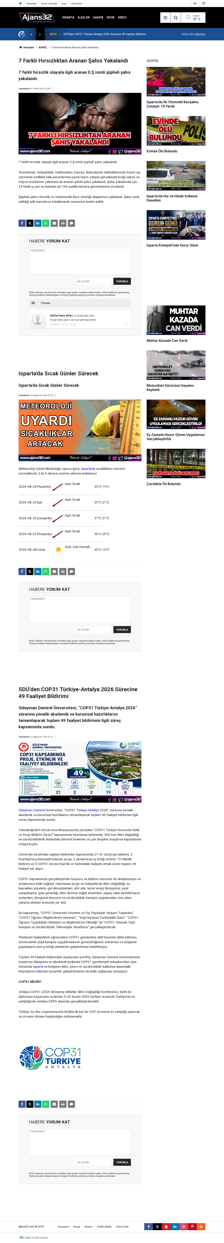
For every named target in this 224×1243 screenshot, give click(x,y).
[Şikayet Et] (125, 324)
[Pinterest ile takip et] (192, 1226)
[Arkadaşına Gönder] (54, 223)
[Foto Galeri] (203, 3)
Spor (110, 17)
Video (122, 17)
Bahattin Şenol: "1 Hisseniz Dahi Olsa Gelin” (89, 34)
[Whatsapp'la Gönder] (45, 223)
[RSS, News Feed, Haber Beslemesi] (201, 1226)
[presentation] (31, 34)
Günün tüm (193, 34)
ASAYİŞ (98, 17)
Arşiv (64, 3)
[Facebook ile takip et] (148, 1226)
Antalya (93, 810)
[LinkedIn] (37, 223)
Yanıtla (56, 324)
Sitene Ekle (76, 3)
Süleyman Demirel (32, 810)
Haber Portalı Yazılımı (36, 1237)
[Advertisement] (80, 354)
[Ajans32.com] (37, 17)
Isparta (68, 17)
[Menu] (165, 17)
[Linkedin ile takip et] (174, 1226)
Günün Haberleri (49, 3)
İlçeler (84, 17)
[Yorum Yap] (71, 223)
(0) (66, 324)
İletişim (89, 1226)
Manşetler (32, 3)
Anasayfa (28, 47)
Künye (76, 1226)
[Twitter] (29, 223)
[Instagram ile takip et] (183, 1226)
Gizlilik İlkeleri (104, 1226)
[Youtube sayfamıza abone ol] (166, 1226)
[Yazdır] (62, 223)
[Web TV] (195, 3)
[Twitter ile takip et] (157, 1226)
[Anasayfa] (20, 3)
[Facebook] (22, 223)
